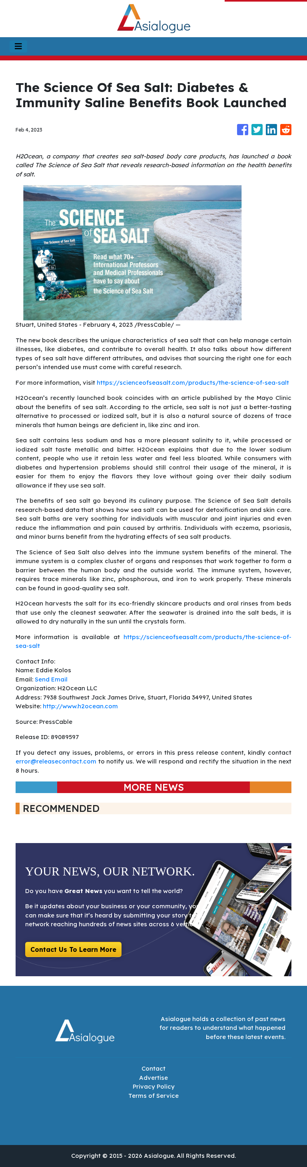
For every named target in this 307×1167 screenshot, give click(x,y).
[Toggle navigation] (18, 46)
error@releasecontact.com (56, 761)
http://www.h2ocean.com (80, 706)
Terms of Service (153, 1095)
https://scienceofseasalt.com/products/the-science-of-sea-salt (193, 382)
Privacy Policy (154, 1086)
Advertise (153, 1077)
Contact (153, 1068)
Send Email (51, 679)
